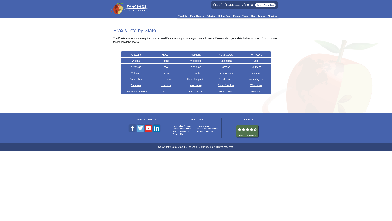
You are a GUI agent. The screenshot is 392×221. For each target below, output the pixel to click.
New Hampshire (196, 79)
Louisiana (166, 85)
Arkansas (136, 67)
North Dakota (226, 54)
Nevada (196, 73)
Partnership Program (182, 126)
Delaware (136, 85)
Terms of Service (204, 126)
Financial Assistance (205, 131)
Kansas (166, 73)
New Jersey (196, 85)
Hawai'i (166, 54)
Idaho (166, 61)
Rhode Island (226, 79)
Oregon (226, 67)
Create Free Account (235, 5)
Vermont (256, 67)
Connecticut (136, 79)
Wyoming (256, 91)
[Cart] (248, 4)
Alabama (136, 54)
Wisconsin (256, 85)
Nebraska (196, 67)
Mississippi (196, 61)
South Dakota (226, 91)
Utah (256, 61)
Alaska (136, 61)
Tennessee (256, 54)
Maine (166, 91)
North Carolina (196, 91)
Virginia (256, 73)
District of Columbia (136, 91)
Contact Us (178, 134)
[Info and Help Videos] (252, 4)
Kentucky (166, 79)
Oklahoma (226, 61)
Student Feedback (181, 131)
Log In (218, 5)
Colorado (136, 73)
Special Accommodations (207, 129)
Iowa (166, 67)
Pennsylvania (226, 73)
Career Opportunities (182, 129)
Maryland (196, 54)
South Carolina (226, 85)
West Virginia (256, 79)
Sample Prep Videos (265, 5)
